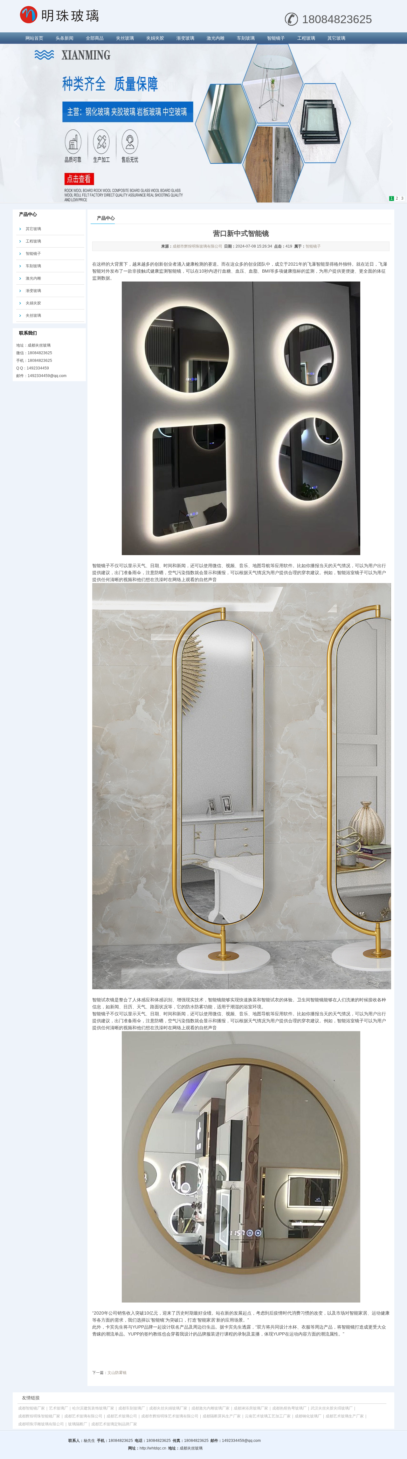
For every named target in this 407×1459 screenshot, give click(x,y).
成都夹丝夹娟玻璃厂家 (168, 1408)
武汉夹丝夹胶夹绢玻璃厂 (332, 1408)
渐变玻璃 (185, 38)
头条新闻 (64, 38)
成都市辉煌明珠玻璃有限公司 (197, 246)
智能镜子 (276, 38)
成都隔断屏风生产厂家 (222, 1416)
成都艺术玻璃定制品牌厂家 (114, 1424)
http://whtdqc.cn (153, 1448)
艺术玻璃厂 (58, 1408)
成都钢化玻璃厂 (308, 1416)
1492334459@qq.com (47, 376)
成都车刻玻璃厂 (131, 1408)
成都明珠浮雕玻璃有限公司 (41, 1424)
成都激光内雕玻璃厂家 (210, 1408)
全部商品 (95, 38)
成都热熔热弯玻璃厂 (289, 1408)
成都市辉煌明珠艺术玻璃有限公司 (169, 1416)
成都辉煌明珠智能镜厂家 (39, 1416)
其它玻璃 (336, 38)
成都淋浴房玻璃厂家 (251, 1408)
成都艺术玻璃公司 (122, 1416)
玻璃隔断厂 (77, 1424)
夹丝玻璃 (125, 38)
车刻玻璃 (246, 38)
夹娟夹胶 (155, 38)
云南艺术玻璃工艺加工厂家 (268, 1416)
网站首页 (34, 38)
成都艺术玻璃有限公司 (83, 1416)
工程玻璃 (306, 38)
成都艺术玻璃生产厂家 (345, 1416)
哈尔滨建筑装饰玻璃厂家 (93, 1408)
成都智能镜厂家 (31, 1408)
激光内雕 (215, 38)
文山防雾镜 (117, 1372)
